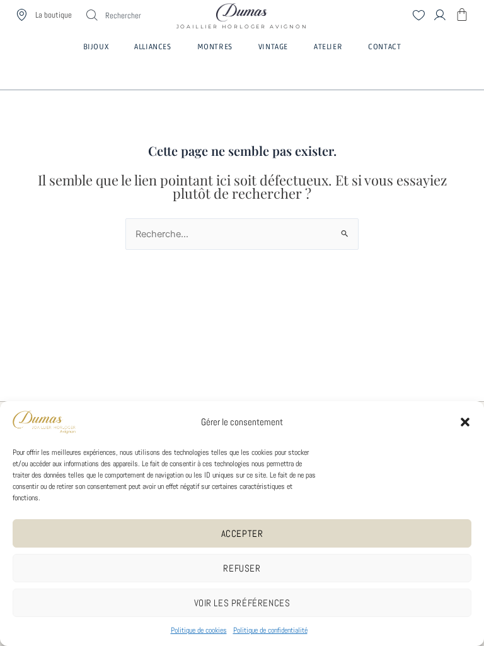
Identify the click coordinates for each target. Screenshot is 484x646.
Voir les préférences (242, 603)
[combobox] (141, 15)
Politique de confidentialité (270, 630)
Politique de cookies (199, 630)
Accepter (242, 533)
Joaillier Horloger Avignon (242, 23)
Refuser (241, 568)
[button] (465, 422)
